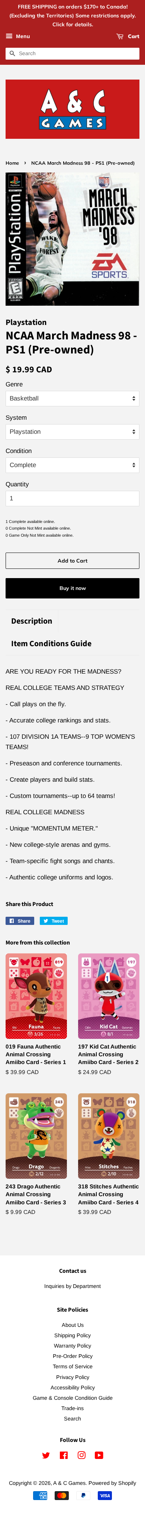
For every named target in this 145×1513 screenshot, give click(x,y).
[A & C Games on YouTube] (99, 1457)
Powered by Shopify (112, 1483)
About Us (73, 1325)
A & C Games (69, 1483)
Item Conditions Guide (51, 644)
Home (12, 163)
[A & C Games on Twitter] (46, 1457)
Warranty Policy (72, 1346)
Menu (22, 37)
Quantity (17, 484)
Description (31, 621)
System (16, 417)
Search (72, 1419)
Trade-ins (72, 1408)
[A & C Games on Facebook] (63, 1457)
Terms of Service (73, 1366)
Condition (19, 450)
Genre (14, 384)
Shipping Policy (72, 1335)
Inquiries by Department (72, 1286)
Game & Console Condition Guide (73, 1398)
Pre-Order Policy (73, 1356)
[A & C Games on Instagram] (81, 1457)
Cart (132, 36)
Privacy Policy (72, 1377)
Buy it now (72, 588)
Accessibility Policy (73, 1387)
